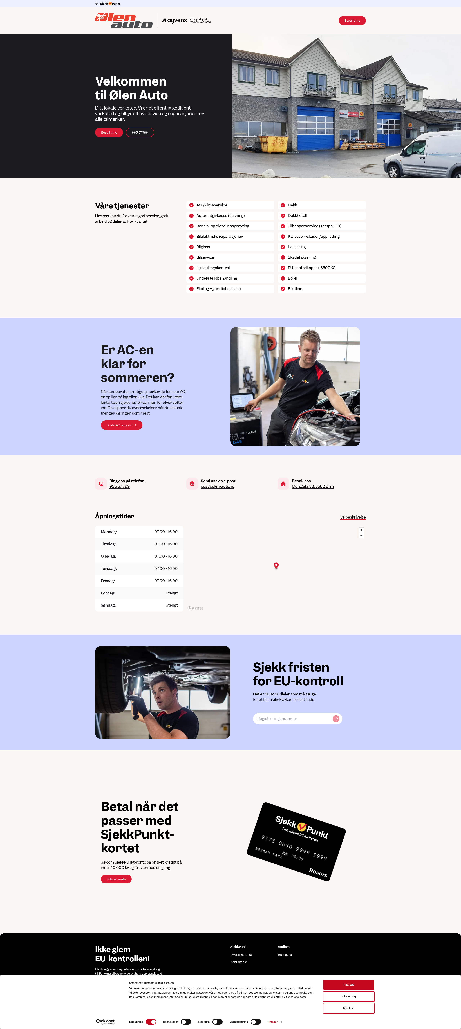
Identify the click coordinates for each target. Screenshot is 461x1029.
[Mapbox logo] (195, 608)
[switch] (186, 1022)
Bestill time (109, 132)
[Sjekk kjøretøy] (336, 718)
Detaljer (273, 1021)
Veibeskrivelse (353, 517)
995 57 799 (140, 132)
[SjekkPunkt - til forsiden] (230, 3)
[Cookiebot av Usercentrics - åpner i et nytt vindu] (105, 1022)
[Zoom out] (361, 535)
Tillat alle (348, 984)
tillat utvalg (349, 996)
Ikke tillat (348, 1008)
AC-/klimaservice (211, 205)
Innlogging (285, 955)
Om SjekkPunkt (241, 955)
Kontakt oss (239, 962)
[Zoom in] (361, 530)
